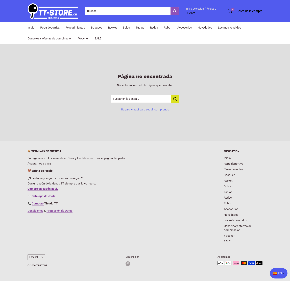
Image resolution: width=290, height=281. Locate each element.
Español (33, 257)
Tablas (140, 27)
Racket (112, 27)
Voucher (83, 38)
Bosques (96, 27)
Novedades (205, 27)
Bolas (126, 27)
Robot (168, 27)
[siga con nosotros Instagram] (128, 263)
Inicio (31, 27)
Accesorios (184, 27)
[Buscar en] (175, 11)
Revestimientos (75, 27)
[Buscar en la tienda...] (175, 99)
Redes (154, 27)
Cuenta (190, 13)
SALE (98, 38)
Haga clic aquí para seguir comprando (145, 109)
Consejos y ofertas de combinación (50, 38)
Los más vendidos (229, 27)
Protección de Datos (59, 210)
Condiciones (35, 210)
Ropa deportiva (50, 27)
